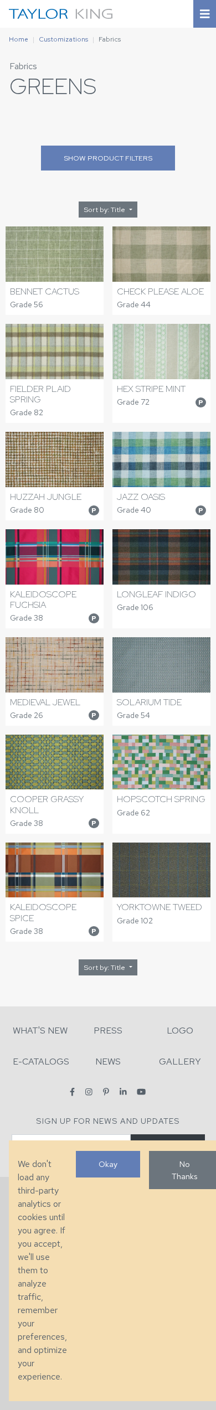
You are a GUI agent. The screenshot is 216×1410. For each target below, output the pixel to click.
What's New (40, 1030)
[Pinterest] (106, 1092)
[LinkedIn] (123, 1092)
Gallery (180, 1061)
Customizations (63, 39)
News (108, 1061)
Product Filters (108, 158)
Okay (108, 1164)
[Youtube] (141, 1092)
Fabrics (23, 66)
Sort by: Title (105, 209)
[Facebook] (72, 1092)
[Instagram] (88, 1092)
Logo (180, 1030)
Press (108, 1030)
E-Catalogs (41, 1061)
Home (18, 39)
